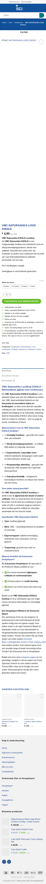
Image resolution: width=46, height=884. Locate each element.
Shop (10, 22)
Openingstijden (26, 2)
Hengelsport (18, 22)
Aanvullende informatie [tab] (10, 376)
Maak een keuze (8, 282)
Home (4, 22)
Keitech (24, 642)
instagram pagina (28, 657)
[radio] (6, 286)
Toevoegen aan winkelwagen (21, 301)
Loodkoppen (6, 349)
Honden (5, 791)
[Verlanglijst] (34, 8)
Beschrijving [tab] (6, 371)
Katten (4, 795)
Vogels (5, 805)
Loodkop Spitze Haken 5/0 (33, 723)
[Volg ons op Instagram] (36, 2)
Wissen (41, 280)
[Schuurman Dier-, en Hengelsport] (19, 8)
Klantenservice (14, 2)
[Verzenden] (41, 15)
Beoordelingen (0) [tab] (8, 381)
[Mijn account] (39, 8)
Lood (33, 347)
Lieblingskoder (13, 642)
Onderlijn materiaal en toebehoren (23, 349)
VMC (8, 353)
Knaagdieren (7, 800)
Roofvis (39, 349)
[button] (3, 8)
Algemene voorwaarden (12, 753)
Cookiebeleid (7, 772)
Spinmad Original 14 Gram (10, 723)
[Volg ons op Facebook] (33, 2)
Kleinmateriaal (26, 347)
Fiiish (31, 642)
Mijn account (7, 767)
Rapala (37, 642)
